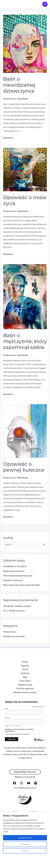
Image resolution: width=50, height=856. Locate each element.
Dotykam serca (9, 98)
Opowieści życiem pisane (14, 636)
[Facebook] (14, 783)
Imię (6, 709)
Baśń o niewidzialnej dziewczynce (19, 85)
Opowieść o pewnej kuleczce (23, 467)
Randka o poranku (23, 606)
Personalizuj (25, 844)
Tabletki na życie (25, 684)
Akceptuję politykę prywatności (18, 734)
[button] (25, 772)
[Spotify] (35, 783)
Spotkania (25, 673)
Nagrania (25, 665)
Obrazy (25, 669)
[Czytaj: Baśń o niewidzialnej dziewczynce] (25, 43)
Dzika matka (25, 681)
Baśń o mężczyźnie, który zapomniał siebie (25, 341)
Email (8, 718)
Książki (25, 661)
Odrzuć (25, 851)
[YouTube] (28, 783)
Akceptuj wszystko (25, 838)
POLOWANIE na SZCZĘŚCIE (14, 566)
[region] (25, 834)
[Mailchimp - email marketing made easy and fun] (39, 741)
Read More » (8, 137)
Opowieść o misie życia (13, 580)
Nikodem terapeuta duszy (25, 692)
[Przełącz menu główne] (45, 4)
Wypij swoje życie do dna (13, 571)
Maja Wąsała (8, 606)
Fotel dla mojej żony (25, 688)
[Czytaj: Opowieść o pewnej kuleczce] (25, 430)
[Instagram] (21, 783)
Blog (25, 677)
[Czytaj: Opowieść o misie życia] (25, 169)
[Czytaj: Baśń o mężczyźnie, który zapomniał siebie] (25, 296)
